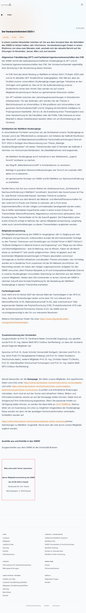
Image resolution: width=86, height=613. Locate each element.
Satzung (6, 548)
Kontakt (5, 551)
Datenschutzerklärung (33, 605)
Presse (47, 565)
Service (48, 575)
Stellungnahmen (8, 554)
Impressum (56, 605)
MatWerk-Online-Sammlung (55, 554)
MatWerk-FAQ (50, 541)
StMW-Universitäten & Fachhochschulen (59, 544)
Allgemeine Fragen (51, 579)
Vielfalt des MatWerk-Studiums (56, 538)
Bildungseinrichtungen (11, 568)
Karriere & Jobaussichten (54, 551)
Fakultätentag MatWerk (12, 575)
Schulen (6, 561)
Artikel (9, 15)
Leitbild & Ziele (8, 544)
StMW (4, 534)
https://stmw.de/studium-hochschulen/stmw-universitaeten (53, 383)
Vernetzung (49, 561)
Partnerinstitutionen (52, 568)
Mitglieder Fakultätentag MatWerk (15, 585)
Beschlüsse (7, 592)
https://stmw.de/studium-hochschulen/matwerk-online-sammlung (34, 421)
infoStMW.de (63, 404)
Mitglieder (6, 541)
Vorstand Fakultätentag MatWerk (15, 582)
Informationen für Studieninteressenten (17, 565)
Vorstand (6, 538)
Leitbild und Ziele (9, 579)
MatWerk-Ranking (51, 548)
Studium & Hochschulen (54, 534)
